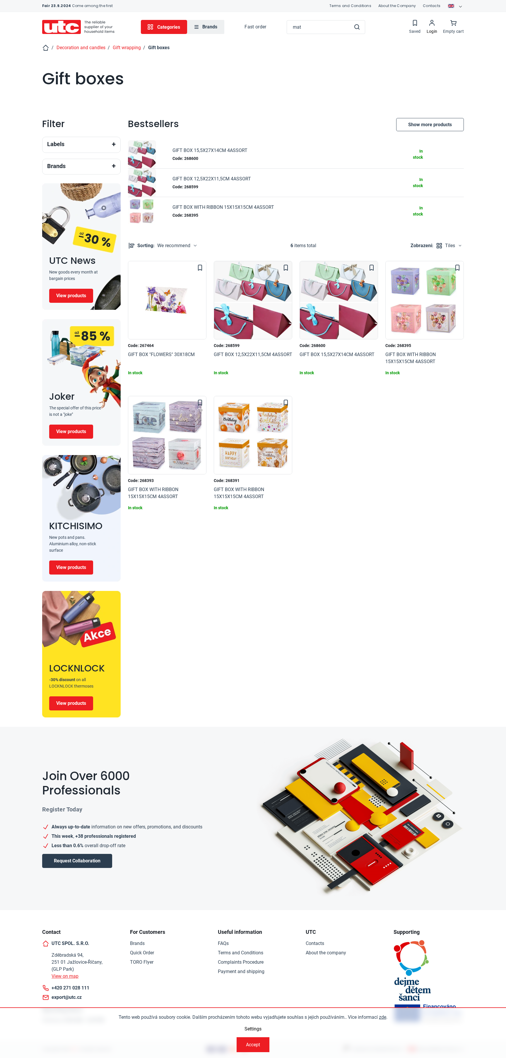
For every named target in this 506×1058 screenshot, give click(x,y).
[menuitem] (205, 27)
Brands (137, 943)
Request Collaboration (77, 861)
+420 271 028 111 (70, 988)
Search (356, 26)
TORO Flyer (141, 962)
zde (382, 1017)
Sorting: (163, 245)
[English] (455, 5)
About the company (326, 953)
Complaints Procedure (241, 962)
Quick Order (142, 953)
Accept (253, 1044)
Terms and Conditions (350, 5)
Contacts (431, 5)
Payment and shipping (241, 971)
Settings (253, 1029)
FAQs (223, 943)
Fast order (255, 27)
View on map (65, 976)
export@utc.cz (67, 997)
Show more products (430, 124)
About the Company (397, 5)
